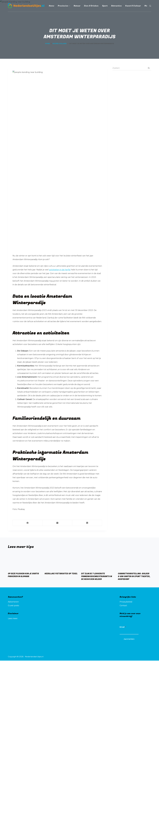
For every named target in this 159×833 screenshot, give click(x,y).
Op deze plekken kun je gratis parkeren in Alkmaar (23, 575)
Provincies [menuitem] (63, 5)
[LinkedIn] (87, 523)
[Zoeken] (150, 6)
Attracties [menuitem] (116, 5)
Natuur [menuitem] (77, 5)
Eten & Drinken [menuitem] (91, 5)
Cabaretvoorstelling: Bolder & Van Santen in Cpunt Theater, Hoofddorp (134, 576)
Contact (123, 605)
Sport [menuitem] (105, 5)
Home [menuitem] (51, 5)
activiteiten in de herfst (59, 270)
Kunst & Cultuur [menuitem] (133, 5)
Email (123, 627)
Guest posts (13, 605)
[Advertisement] (131, 89)
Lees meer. (13, 618)
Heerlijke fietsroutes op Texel (61, 573)
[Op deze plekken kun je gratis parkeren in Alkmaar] (24, 561)
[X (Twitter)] (57, 523)
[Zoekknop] (148, 68)
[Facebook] (27, 523)
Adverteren (13, 602)
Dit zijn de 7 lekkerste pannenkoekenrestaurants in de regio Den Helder (96, 576)
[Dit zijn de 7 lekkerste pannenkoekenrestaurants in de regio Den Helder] (97, 561)
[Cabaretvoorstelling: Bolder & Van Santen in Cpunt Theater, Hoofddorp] (134, 561)
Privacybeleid (126, 602)
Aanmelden (129, 639)
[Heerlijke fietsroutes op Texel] (61, 561)
